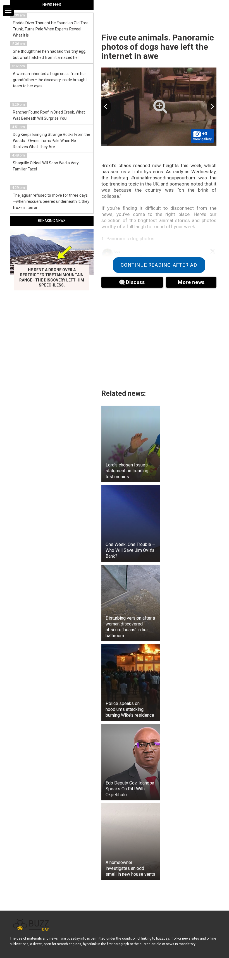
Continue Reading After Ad (159, 265)
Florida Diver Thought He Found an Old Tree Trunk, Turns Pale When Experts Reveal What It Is (51, 29)
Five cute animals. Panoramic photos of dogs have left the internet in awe (157, 47)
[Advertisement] (158, 335)
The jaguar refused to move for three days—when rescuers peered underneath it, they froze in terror (51, 201)
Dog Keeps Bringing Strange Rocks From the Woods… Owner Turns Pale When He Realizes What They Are (51, 140)
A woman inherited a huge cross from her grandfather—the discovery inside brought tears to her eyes (50, 79)
